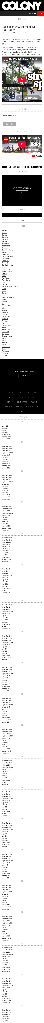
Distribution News (8, 265)
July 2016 (5, 740)
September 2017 (7, 705)
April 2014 (5, 809)
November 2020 (7, 607)
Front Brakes (6, 280)
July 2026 (5, 426)
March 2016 (6, 749)
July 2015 (5, 771)
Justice (4, 301)
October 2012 (6, 858)
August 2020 (6, 613)
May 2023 (5, 521)
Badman (4, 235)
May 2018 (5, 682)
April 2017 (5, 715)
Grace (4, 289)
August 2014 (6, 800)
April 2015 (5, 778)
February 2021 (6, 590)
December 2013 (7, 823)
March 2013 (6, 842)
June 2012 (5, 867)
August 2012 (6, 863)
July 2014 (5, 802)
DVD (3, 267)
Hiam (3, 295)
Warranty (8, 407)
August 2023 (6, 515)
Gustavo (5, 293)
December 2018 (7, 667)
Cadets (4, 252)
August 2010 (6, 925)
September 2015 (7, 767)
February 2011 (6, 907)
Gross (4, 291)
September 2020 (7, 611)
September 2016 (7, 736)
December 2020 (7, 605)
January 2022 (6, 561)
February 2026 (6, 437)
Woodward (5, 355)
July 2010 (5, 927)
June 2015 (5, 773)
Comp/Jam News (7, 256)
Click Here (22, 192)
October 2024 (6, 480)
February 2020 (6, 626)
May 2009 (5, 963)
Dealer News (6, 263)
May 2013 (5, 838)
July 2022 (5, 548)
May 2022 (5, 553)
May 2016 (5, 744)
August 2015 (6, 769)
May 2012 (5, 869)
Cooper (13, 32)
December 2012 (7, 854)
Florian (4, 276)
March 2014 (6, 811)
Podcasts (5, 321)
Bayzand (5, 239)
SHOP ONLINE (9, 393)
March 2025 (6, 463)
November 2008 (7, 981)
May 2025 (5, 461)
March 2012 (6, 873)
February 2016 (6, 751)
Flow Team (5, 278)
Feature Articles (7, 271)
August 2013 (6, 831)
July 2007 (5, 1021)
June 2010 (5, 929)
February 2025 (6, 466)
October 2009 (6, 952)
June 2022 (5, 550)
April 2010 (5, 934)
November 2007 (7, 1012)
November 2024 (7, 477)
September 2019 (7, 642)
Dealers (10, 402)
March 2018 (6, 686)
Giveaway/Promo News (10, 286)
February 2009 (6, 969)
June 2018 (5, 680)
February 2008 (6, 1000)
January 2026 (6, 439)
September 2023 (7, 513)
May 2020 (5, 620)
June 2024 (5, 488)
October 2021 (6, 573)
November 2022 (7, 540)
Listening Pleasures (8, 306)
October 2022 (6, 542)
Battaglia (5, 237)
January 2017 (6, 722)
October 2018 (6, 671)
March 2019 (6, 655)
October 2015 (6, 765)
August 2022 (6, 546)
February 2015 (6, 782)
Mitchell (4, 310)
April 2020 (5, 622)
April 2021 (5, 586)
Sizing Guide (24, 397)
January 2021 (6, 592)
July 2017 (5, 709)
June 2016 (5, 742)
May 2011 (5, 900)
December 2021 (7, 569)
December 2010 (7, 916)
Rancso (4, 327)
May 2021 (5, 584)
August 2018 (6, 676)
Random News (7, 329)
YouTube (19, 407)
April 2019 (5, 653)
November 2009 (7, 950)
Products (12, 397)
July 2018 (5, 678)
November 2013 (7, 825)
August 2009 (6, 956)
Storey (4, 340)
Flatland (4, 274)
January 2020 (6, 628)
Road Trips (5, 332)
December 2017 (7, 698)
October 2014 (6, 796)
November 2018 (7, 669)
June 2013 (5, 836)
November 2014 (7, 794)
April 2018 (5, 684)
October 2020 (6, 609)
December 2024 (7, 475)
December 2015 (7, 761)
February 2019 (6, 657)
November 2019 (7, 638)
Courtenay (5, 258)
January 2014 (6, 815)
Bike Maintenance (32, 407)
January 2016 (6, 753)
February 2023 (6, 528)
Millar (3, 308)
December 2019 (7, 636)
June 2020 (5, 618)
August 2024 (6, 484)
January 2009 (6, 971)
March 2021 (6, 588)
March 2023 (6, 526)
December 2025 (7, 446)
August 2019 (6, 644)
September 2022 (7, 544)
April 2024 (5, 492)
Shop (41, 13)
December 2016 (7, 729)
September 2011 (7, 892)
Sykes (4, 344)
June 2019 (5, 649)
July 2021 (5, 579)
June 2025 (5, 459)
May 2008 (5, 994)
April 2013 (5, 840)
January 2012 (6, 878)
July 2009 (5, 958)
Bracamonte (6, 245)
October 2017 (6, 702)
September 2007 (7, 1016)
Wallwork (5, 353)
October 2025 (6, 450)
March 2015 (6, 780)
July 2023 (5, 517)
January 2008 (6, 1002)
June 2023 (5, 519)
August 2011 (6, 894)
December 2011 (7, 885)
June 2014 (5, 805)
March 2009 (6, 967)
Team (28, 393)
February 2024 (6, 497)
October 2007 (6, 1014)
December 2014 (7, 792)
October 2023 (6, 511)
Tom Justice (6, 347)
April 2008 (5, 996)
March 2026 (6, 434)
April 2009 (5, 965)
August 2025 (6, 455)
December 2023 (7, 506)
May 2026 (5, 430)
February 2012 (6, 876)
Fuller (4, 282)
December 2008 (7, 979)
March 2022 (6, 557)
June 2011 (5, 898)
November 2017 (7, 700)
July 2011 (5, 896)
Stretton (4, 342)
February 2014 (6, 813)
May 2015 (5, 776)
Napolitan (5, 312)
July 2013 (5, 834)
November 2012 (7, 856)
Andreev (4, 233)
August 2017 (6, 707)
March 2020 (6, 624)
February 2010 (6, 938)
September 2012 (7, 860)
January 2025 (6, 468)
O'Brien (4, 314)
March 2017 (6, 718)
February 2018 (6, 688)
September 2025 (7, 453)
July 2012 (5, 865)
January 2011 (6, 909)
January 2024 (6, 499)
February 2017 (6, 720)
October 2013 (6, 827)
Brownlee (5, 248)
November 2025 (7, 448)
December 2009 (7, 948)
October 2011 (6, 890)
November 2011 (7, 887)
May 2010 (5, 931)
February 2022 (6, 559)
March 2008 (6, 998)
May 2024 (5, 490)
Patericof (5, 319)
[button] (31, 13)
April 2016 (5, 747)
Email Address (9, 116)
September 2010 (7, 923)
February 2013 (6, 844)
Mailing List (22, 411)
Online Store (6, 316)
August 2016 (6, 738)
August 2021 (6, 577)
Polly (3, 323)
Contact (34, 402)
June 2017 (5, 711)
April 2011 (5, 902)
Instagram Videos (8, 297)
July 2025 (5, 457)
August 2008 (6, 987)
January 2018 (6, 691)
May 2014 (5, 807)
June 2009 (5, 960)
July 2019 (5, 647)
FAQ (34, 397)
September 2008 (7, 985)
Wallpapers (5, 351)
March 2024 (6, 495)
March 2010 (6, 936)
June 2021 (5, 582)
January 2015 (6, 784)
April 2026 (5, 432)
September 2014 (7, 798)
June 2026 (5, 428)
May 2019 (5, 651)
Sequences (5, 334)
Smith (4, 338)
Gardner (4, 284)
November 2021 (7, 571)
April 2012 (5, 871)
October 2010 (6, 921)
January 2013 (6, 846)
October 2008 (6, 983)
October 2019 (6, 640)
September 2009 (7, 954)
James (4, 299)
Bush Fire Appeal (7, 250)
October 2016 (6, 734)
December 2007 (7, 1010)
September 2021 (7, 575)
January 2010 (6, 940)
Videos (4, 349)
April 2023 (5, 524)
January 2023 (6, 530)
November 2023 (7, 509)
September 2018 (7, 673)
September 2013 (7, 829)
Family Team (6, 269)
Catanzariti (5, 254)
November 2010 (7, 918)
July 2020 (5, 615)
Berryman (5, 241)
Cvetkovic (5, 261)
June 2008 (5, 992)
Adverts (4, 230)
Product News (6, 325)
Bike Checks (6, 243)
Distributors (22, 402)
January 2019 (6, 660)
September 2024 (7, 482)
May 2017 (5, 713)
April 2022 (5, 555)
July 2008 (5, 989)
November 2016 (7, 731)
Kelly (3, 304)
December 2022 (7, 538)
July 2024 (5, 486)
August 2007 (6, 1018)
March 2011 (6, 905)
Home (20, 393)
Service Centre (7, 336)
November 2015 (7, 763)
